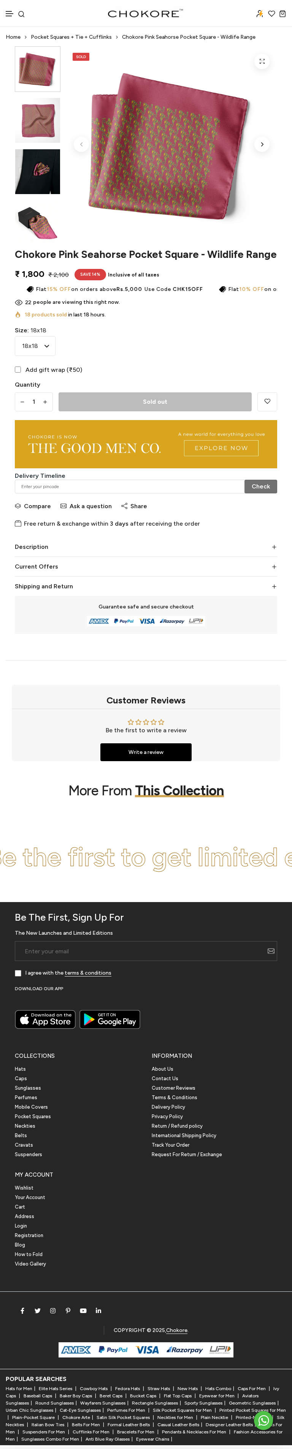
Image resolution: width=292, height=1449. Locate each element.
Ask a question (91, 506)
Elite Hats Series (56, 1388)
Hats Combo (218, 1388)
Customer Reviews (173, 1088)
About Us (162, 1069)
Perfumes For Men (126, 1410)
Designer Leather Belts (229, 1424)
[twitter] (37, 1310)
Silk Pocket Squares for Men (183, 1410)
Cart (20, 1207)
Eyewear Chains (152, 1439)
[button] (10, 14)
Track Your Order (170, 1145)
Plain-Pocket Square (34, 1417)
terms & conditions (88, 973)
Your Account (30, 1197)
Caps (21, 1078)
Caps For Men (252, 1388)
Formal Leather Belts (129, 1424)
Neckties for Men (175, 1417)
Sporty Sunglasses (203, 1403)
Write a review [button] (146, 752)
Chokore (176, 1330)
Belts (21, 1135)
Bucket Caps (143, 1395)
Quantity (27, 384)
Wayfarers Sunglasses (102, 1403)
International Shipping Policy (184, 1135)
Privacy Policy (167, 1116)
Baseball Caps (38, 1395)
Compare (37, 506)
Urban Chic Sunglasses (29, 1410)
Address (24, 1216)
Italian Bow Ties (48, 1424)
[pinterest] (68, 1310)
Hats (20, 1069)
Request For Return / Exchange (187, 1154)
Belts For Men (86, 1424)
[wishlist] (271, 13)
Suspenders (28, 1154)
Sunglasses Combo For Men (50, 1439)
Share (138, 506)
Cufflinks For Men (92, 1432)
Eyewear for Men (217, 1395)
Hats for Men (19, 1388)
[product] (262, 61)
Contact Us (165, 1078)
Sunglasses (28, 1088)
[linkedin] (98, 1310)
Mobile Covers (31, 1107)
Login (21, 1226)
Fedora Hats (128, 1388)
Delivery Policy (168, 1107)
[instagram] (52, 1310)
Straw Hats (159, 1388)
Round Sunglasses (54, 1403)
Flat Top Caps (178, 1395)
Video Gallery (30, 1264)
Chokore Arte (76, 1417)
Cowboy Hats (94, 1388)
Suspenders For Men (44, 1432)
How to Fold (29, 1254)
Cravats (24, 1145)
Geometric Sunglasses (252, 1403)
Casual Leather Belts (178, 1424)
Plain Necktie (215, 1417)
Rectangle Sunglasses (155, 1403)
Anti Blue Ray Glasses (108, 1439)
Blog (20, 1245)
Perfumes (26, 1097)
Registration (29, 1235)
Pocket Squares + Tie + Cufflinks (71, 37)
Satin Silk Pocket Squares (124, 1417)
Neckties (25, 1126)
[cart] (282, 13)
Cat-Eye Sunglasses (80, 1410)
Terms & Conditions (174, 1097)
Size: (30, 330)
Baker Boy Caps (76, 1395)
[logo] (146, 13)
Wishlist (24, 1188)
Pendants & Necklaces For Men (194, 1432)
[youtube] (83, 1310)
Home (13, 37)
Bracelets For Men (136, 1432)
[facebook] (22, 1310)
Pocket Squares (33, 1116)
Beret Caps (112, 1395)
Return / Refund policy (177, 1126)
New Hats (188, 1388)
